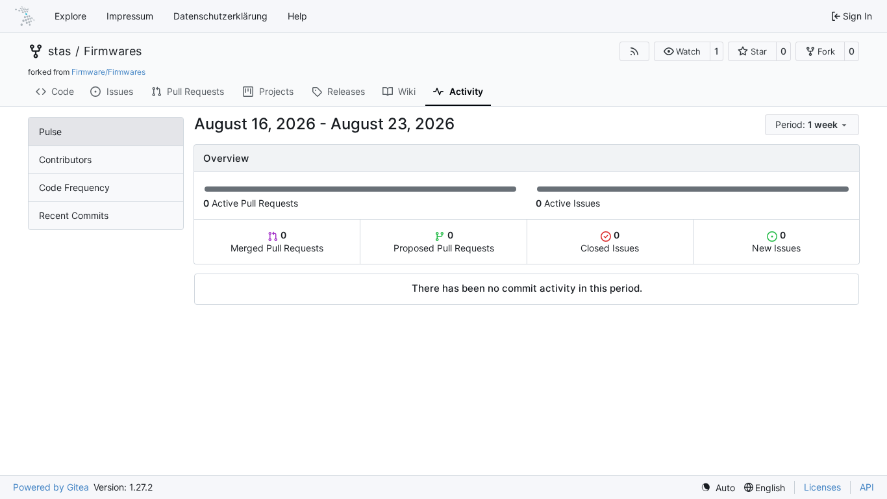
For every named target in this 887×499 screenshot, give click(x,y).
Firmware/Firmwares (108, 72)
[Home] (24, 16)
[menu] (812, 124)
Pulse (50, 131)
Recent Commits (73, 215)
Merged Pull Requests (277, 241)
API (867, 487)
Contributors (65, 159)
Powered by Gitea (51, 487)
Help (297, 15)
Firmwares (113, 51)
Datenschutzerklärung (220, 15)
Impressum (129, 15)
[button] (682, 51)
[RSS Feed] (634, 51)
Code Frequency (74, 187)
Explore (70, 15)
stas (59, 51)
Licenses (822, 487)
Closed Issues (610, 241)
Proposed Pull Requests (444, 241)
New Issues (776, 241)
